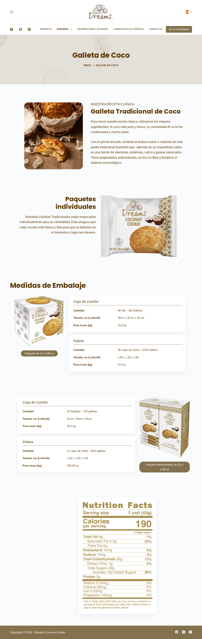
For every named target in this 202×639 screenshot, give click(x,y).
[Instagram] (11, 29)
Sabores (62, 29)
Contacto (155, 29)
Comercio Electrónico (128, 29)
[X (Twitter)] (29, 29)
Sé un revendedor (179, 29)
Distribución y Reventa (92, 29)
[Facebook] (20, 29)
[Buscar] (11, 11)
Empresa (46, 29)
